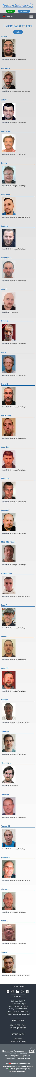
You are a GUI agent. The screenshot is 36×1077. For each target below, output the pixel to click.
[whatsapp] (23, 991)
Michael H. (5, 510)
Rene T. (4, 605)
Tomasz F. (5, 794)
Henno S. (5, 321)
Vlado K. (4, 921)
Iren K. (3, 352)
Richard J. (5, 637)
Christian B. (6, 194)
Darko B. (4, 226)
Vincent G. (5, 889)
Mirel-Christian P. (8, 542)
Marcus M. (5, 479)
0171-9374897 (23, 1011)
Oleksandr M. (6, 573)
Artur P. (4, 100)
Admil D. (4, 37)
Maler (20, 91)
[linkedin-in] (18, 991)
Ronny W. (5, 668)
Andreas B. (5, 68)
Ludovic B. (5, 447)
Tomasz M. (5, 826)
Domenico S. (6, 258)
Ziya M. (4, 952)
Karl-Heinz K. (6, 416)
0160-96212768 (21, 1009)
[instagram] (13, 991)
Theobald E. (6, 763)
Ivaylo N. (4, 384)
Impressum (18, 1039)
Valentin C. (5, 858)
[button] (10, 11)
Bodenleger (13, 59)
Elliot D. (4, 289)
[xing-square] (28, 991)
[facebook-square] (8, 991)
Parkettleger (22, 59)
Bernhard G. (6, 131)
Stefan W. (5, 731)
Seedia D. (5, 700)
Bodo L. (4, 163)
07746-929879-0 (21, 1006)
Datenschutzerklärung (18, 1041)
